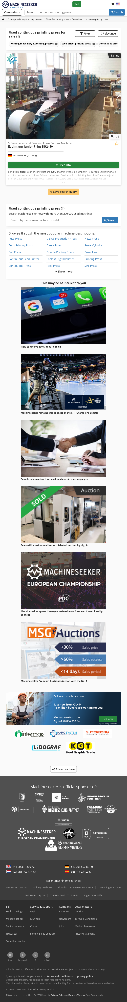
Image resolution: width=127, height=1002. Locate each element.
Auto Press (15, 238)
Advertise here (65, 769)
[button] (123, 4)
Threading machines (109, 887)
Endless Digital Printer (60, 259)
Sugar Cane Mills (93, 895)
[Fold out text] (63, 182)
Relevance (109, 33)
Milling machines (42, 887)
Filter (86, 33)
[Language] (118, 4)
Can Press (15, 252)
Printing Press (93, 259)
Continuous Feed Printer (24, 259)
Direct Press (54, 245)
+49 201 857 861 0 (82, 867)
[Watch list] (112, 4)
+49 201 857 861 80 (24, 872)
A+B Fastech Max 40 (17, 887)
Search (118, 12)
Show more (65, 271)
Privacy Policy (58, 995)
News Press (92, 238)
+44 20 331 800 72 (24, 867)
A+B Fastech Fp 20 (35, 895)
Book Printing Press (21, 245)
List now (108, 719)
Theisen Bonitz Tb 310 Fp (64, 895)
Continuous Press (20, 266)
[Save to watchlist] (116, 143)
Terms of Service (77, 995)
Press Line (91, 252)
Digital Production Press (61, 238)
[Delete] (56, 44)
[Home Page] (3, 19)
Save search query (65, 192)
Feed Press (53, 266)
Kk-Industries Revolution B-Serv (75, 887)
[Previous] (9, 96)
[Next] (118, 96)
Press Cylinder (93, 245)
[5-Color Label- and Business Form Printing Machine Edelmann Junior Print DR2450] (63, 96)
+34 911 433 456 (81, 872)
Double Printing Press (60, 252)
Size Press (91, 266)
